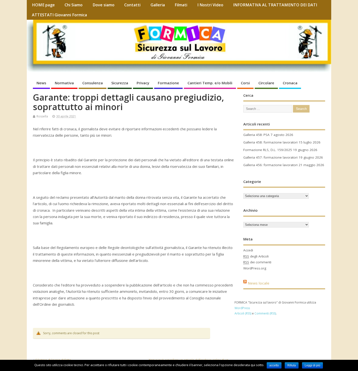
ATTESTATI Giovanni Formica (59, 15)
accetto (274, 365)
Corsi (245, 82)
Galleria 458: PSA (256, 135)
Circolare (266, 82)
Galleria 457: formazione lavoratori (270, 157)
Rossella (42, 116)
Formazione (168, 82)
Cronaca (290, 82)
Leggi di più (312, 365)
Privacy (143, 82)
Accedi (248, 250)
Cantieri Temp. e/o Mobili (210, 82)
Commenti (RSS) (265, 313)
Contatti (132, 5)
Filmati (181, 5)
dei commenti (257, 262)
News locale (258, 282)
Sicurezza (119, 82)
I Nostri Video (210, 5)
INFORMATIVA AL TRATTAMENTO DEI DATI (275, 5)
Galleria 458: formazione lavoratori (270, 142)
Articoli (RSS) (243, 313)
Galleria (158, 5)
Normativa (64, 82)
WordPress (242, 308)
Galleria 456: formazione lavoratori (270, 165)
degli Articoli (256, 256)
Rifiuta (291, 365)
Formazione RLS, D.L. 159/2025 (267, 150)
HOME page (43, 5)
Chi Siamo (74, 5)
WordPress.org (254, 268)
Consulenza (92, 82)
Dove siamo (103, 5)
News (41, 82)
